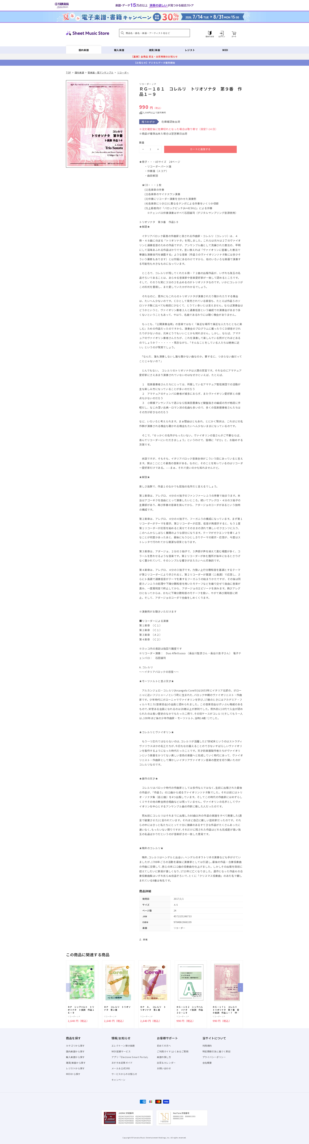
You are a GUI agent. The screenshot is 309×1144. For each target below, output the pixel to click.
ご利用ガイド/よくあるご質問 (172, 1051)
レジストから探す (75, 1068)
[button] (154, 33)
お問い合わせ (164, 1068)
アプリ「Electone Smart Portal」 (131, 1057)
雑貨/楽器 (154, 50)
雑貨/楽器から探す (76, 1062)
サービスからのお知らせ (124, 1074)
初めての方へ (164, 1045)
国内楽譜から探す (75, 1051)
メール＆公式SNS (121, 1068)
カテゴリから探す (75, 1045)
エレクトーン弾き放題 (123, 1045)
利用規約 (207, 1045)
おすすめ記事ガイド (122, 1062)
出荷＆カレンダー (166, 1062)
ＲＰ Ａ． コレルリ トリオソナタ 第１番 (153, 1008)
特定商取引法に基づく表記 (216, 1051)
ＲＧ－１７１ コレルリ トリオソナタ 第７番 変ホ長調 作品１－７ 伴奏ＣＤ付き (226, 1010)
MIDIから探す (73, 1074)
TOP (68, 72)
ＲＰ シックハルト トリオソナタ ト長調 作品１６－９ (81, 1010)
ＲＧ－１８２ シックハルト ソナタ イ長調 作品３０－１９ (189, 1010)
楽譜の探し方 (164, 1057)
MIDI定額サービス (121, 1051)
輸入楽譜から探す (75, 1057)
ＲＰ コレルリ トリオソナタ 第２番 (117, 1008)
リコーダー (123, 72)
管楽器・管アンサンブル (100, 72)
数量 (141, 142)
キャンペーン (119, 1079)
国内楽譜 (84, 50)
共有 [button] (145, 939)
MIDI (225, 50)
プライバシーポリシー (214, 1057)
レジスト (190, 50)
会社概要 (207, 1062)
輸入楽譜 (119, 50)
